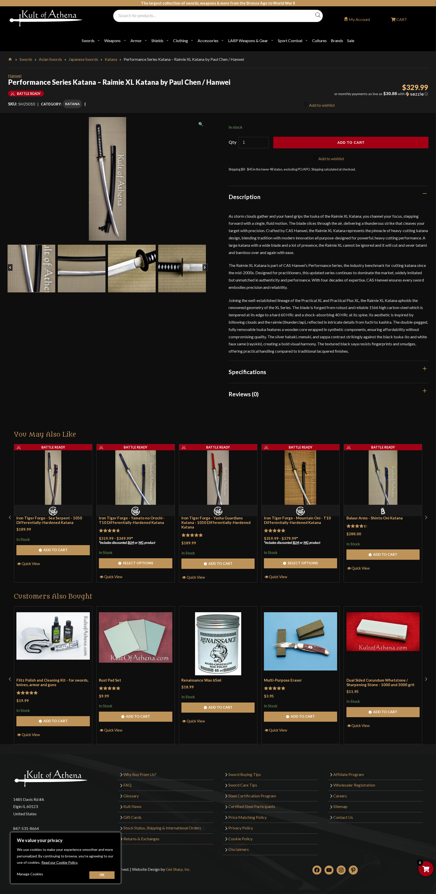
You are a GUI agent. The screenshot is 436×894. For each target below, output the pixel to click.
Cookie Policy (240, 838)
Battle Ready (53, 447)
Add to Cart (55, 550)
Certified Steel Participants (251, 806)
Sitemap (340, 806)
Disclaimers (238, 849)
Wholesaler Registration (354, 785)
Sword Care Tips (242, 785)
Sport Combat (290, 40)
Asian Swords (50, 59)
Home (10, 58)
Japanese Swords (83, 59)
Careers (340, 795)
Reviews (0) (244, 394)
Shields (157, 40)
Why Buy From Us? (139, 774)
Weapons (112, 40)
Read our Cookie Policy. (59, 862)
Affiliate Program (348, 774)
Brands (337, 40)
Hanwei (14, 75)
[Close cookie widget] (102, 875)
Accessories (208, 40)
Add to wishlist (321, 105)
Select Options (138, 563)
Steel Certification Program (252, 795)
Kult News (132, 806)
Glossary (131, 795)
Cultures (319, 40)
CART (401, 19)
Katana (111, 59)
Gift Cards (132, 817)
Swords (88, 40)
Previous (12, 265)
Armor (136, 40)
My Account (359, 19)
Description (244, 196)
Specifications (247, 371)
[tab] (328, 197)
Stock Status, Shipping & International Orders (162, 827)
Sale (350, 40)
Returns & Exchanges (141, 838)
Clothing (180, 40)
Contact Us (343, 817)
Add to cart (351, 143)
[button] (362, 93)
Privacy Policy (240, 827)
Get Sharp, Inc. (178, 869)
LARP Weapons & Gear (248, 40)
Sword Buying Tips (244, 774)
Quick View (31, 563)
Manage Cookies (30, 874)
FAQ (127, 785)
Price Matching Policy (247, 817)
